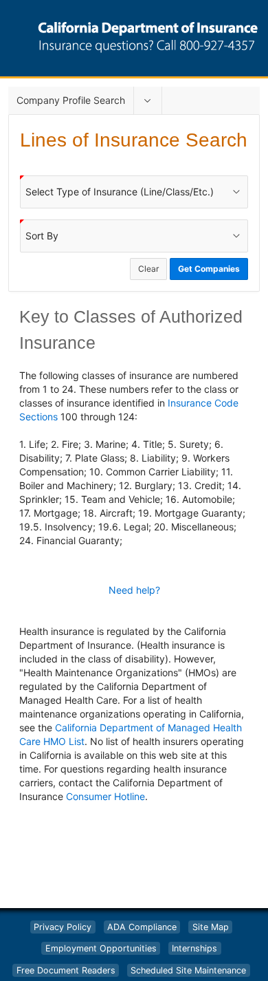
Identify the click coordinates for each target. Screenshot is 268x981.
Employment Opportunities (101, 948)
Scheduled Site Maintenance (188, 970)
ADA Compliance (142, 927)
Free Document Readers (65, 970)
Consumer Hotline (105, 796)
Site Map (210, 927)
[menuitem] (147, 100)
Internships (194, 948)
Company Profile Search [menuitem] (70, 100)
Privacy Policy (62, 927)
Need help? (134, 590)
